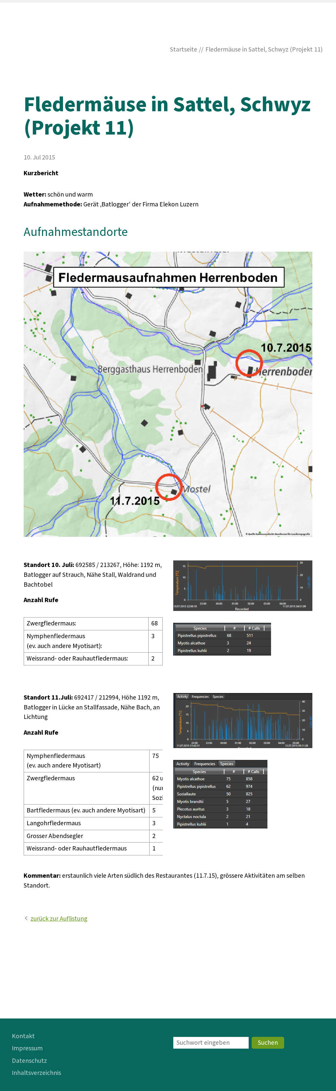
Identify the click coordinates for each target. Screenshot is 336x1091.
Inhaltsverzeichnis (36, 1073)
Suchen (268, 1042)
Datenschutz (29, 1060)
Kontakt (23, 1036)
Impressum (27, 1048)
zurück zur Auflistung (59, 918)
